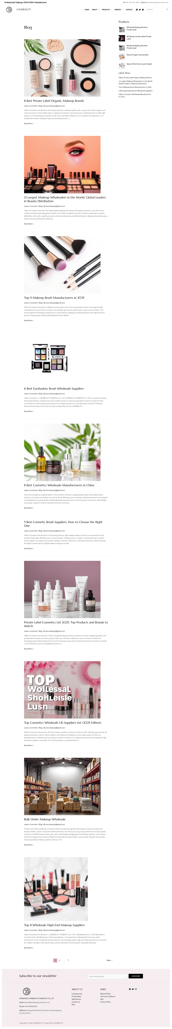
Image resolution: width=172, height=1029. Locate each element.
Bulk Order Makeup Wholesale (44, 819)
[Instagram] (143, 10)
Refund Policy (105, 994)
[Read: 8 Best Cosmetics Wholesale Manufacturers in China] (62, 452)
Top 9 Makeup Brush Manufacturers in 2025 (54, 298)
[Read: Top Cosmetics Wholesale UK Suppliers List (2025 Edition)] (62, 690)
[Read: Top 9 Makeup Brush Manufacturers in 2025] (62, 265)
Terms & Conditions (107, 996)
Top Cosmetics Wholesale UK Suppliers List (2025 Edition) (62, 722)
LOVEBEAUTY (24, 9)
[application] (98, 10)
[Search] (167, 9)
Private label (76, 996)
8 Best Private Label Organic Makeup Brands (54, 101)
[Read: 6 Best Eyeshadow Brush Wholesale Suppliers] (50, 358)
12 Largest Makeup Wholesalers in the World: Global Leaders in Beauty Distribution (65, 199)
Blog (40, 106)
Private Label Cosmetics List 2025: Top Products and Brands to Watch (66, 624)
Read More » (28, 123)
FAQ (73, 1004)
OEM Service (76, 999)
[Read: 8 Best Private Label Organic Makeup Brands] (62, 68)
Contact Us (76, 1002)
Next (110, 960)
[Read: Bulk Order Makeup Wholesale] (62, 786)
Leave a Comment (31, 106)
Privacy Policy (105, 1002)
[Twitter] (140, 10)
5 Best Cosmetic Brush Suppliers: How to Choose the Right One (63, 524)
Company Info (77, 994)
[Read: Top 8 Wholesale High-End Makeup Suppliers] (56, 889)
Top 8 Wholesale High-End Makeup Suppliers (54, 925)
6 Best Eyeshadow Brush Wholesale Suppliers (54, 388)
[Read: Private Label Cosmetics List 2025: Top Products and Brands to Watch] (62, 589)
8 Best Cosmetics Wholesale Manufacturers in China (59, 485)
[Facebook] (137, 10)
